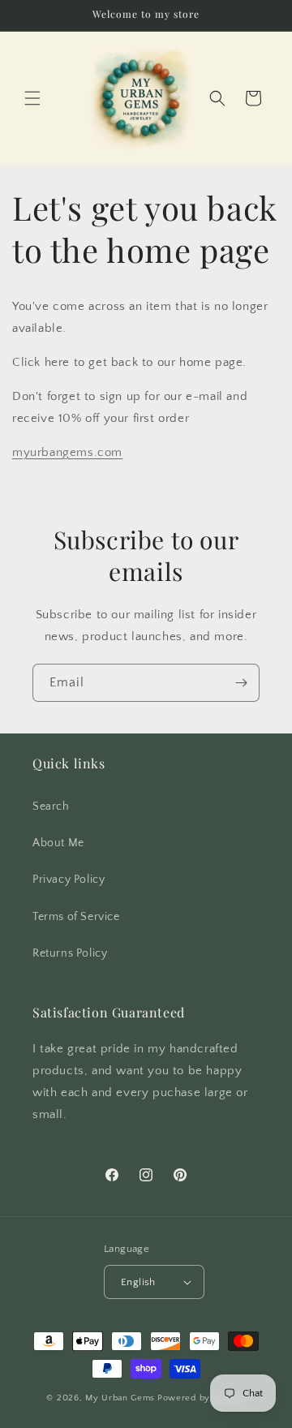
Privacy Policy (68, 879)
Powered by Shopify (201, 1398)
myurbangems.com (67, 452)
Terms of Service (76, 916)
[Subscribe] (241, 683)
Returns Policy (69, 953)
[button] (32, 98)
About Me (58, 843)
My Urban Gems (120, 1398)
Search (51, 806)
